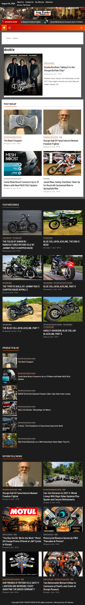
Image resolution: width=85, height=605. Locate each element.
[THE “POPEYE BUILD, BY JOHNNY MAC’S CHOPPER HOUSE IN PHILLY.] (22, 267)
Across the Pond (23, 5)
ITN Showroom (7, 238)
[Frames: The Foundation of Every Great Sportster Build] (10, 424)
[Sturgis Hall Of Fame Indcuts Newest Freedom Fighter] (62, 122)
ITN (61, 74)
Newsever (58, 602)
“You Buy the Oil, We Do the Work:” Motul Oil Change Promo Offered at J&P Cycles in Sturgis (22, 541)
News (60, 137)
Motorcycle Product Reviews (63, 283)
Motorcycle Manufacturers (52, 489)
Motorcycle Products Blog (12, 137)
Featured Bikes (17, 238)
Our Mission (39, 2)
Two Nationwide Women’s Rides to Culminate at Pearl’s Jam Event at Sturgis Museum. (59, 586)
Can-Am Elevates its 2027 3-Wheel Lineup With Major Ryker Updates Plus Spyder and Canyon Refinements (61, 496)
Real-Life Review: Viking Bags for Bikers (34, 410)
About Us (20, 2)
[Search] (81, 28)
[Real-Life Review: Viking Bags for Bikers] (10, 408)
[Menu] (9, 27)
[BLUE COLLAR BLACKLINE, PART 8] (63, 267)
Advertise (49, 2)
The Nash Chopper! (13, 140)
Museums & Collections (50, 137)
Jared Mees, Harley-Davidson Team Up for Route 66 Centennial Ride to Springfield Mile (61, 185)
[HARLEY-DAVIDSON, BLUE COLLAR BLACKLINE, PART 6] (63, 309)
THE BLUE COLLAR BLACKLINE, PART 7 (21, 328)
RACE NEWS (46, 178)
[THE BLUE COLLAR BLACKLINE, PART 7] (22, 309)
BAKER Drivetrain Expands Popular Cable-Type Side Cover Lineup (44, 394)
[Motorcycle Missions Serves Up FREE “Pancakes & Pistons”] (63, 519)
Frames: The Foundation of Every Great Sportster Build (40, 426)
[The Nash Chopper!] (23, 122)
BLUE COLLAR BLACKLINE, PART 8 (59, 286)
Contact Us (29, 2)
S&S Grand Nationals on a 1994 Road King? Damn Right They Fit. (44, 442)
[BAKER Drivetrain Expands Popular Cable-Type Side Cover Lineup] (10, 392)
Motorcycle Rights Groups (11, 579)
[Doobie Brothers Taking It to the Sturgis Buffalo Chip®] (23, 75)
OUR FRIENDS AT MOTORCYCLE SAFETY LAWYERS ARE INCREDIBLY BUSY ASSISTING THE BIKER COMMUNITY (21, 586)
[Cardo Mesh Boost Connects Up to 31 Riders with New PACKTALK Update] (23, 163)
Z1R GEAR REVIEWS (48, 327)
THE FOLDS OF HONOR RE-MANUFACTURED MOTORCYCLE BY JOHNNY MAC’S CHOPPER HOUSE (18, 244)
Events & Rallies (49, 63)
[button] (9, 27)
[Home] (4, 27)
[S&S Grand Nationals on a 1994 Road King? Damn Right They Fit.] (10, 440)
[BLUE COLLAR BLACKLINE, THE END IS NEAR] (63, 222)
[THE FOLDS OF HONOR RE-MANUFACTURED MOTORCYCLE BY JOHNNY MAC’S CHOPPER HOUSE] (22, 222)
